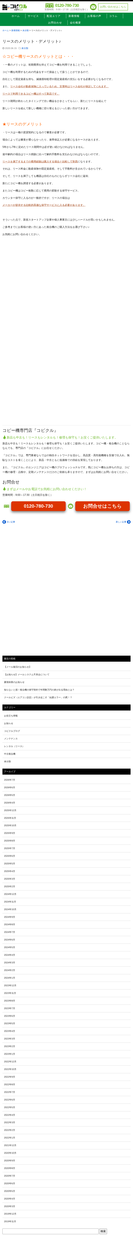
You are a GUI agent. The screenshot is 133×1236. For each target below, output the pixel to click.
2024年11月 (10, 901)
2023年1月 (9, 1054)
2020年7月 (9, 1175)
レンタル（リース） (14, 746)
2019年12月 (10, 1213)
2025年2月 (9, 886)
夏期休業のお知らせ (14, 682)
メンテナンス (11, 738)
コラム (113, 16)
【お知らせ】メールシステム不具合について (26, 674)
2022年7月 (9, 1092)
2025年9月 (9, 833)
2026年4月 (9, 802)
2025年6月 (9, 856)
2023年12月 (10, 985)
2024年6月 (9, 939)
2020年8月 (9, 1168)
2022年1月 (9, 1137)
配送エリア (53, 16)
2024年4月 (9, 955)
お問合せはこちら (102, 506)
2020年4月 (9, 1198)
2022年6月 (9, 1099)
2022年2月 (9, 1130)
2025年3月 (9, 879)
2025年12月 (10, 810)
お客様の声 (94, 16)
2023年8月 (9, 1000)
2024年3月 (9, 962)
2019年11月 (10, 1221)
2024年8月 (9, 924)
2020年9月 (9, 1160)
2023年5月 (9, 1023)
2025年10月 (10, 825)
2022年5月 (9, 1107)
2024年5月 (9, 947)
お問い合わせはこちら (113, 6)
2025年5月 (9, 863)
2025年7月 (9, 848)
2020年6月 (9, 1183)
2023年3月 (9, 1038)
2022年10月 (10, 1069)
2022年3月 (9, 1122)
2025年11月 (10, 818)
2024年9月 (9, 917)
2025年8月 (9, 840)
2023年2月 (9, 1046)
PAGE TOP (127, 1196)
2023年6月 (9, 1016)
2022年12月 (10, 1061)
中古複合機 (9, 754)
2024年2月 (9, 970)
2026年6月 (9, 787)
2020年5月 (9, 1191)
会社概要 (75, 22)
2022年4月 (9, 1115)
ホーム (16, 16)
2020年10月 (10, 1153)
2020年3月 (9, 1206)
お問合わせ (55, 22)
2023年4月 (9, 1031)
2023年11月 (10, 993)
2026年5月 (9, 795)
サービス (33, 16)
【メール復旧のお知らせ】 (17, 667)
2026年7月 (9, 780)
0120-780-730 (67, 5)
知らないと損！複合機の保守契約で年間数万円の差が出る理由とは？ (39, 689)
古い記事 (10, 522)
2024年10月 (10, 909)
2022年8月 (9, 1084)
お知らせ (8, 723)
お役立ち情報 (11, 715)
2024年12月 (10, 894)
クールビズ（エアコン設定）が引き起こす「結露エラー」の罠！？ (38, 697)
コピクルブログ (12, 731)
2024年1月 (9, 977)
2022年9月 (9, 1076)
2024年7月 (9, 932)
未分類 (24, 48)
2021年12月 (10, 1145)
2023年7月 (9, 1008)
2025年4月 (9, 871)
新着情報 (73, 16)
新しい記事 (121, 522)
